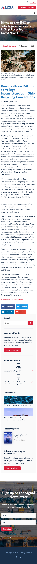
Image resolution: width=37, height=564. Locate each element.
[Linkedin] (16, 557)
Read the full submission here (12, 299)
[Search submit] (30, 323)
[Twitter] (20, 557)
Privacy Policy (24, 537)
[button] (34, 13)
